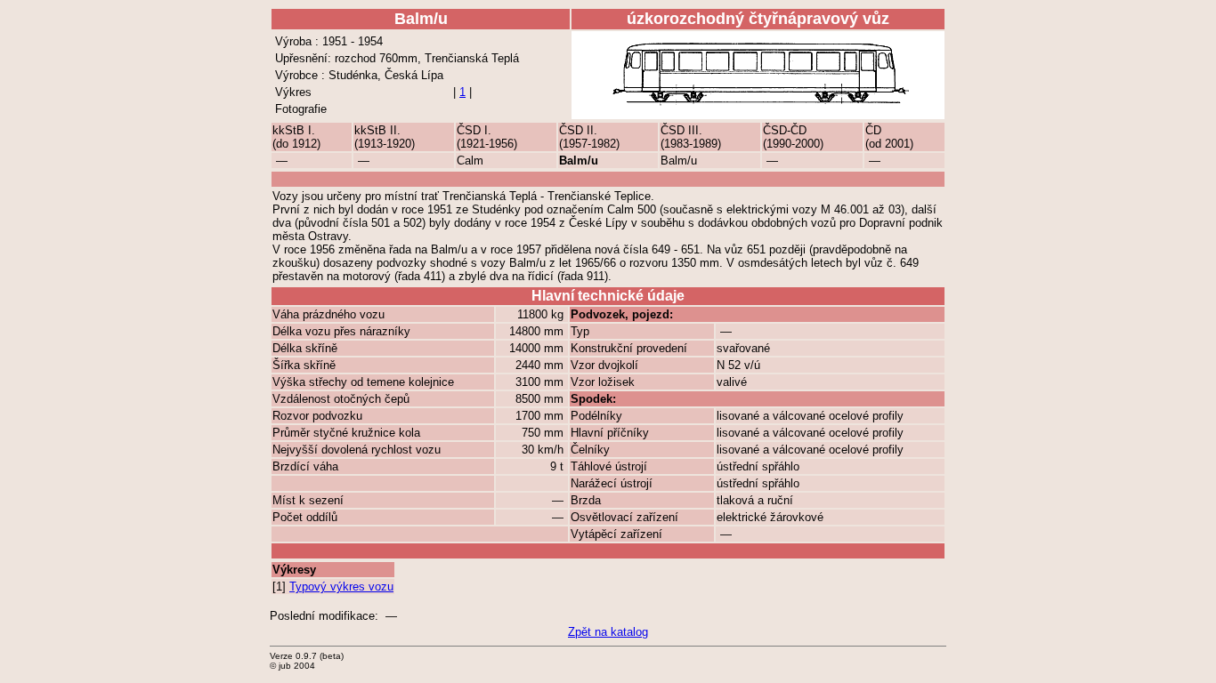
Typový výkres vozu (341, 586)
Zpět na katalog (608, 632)
